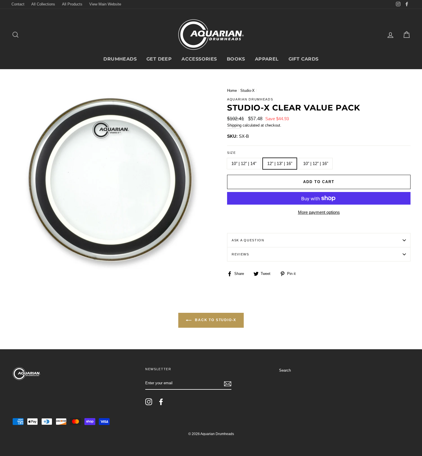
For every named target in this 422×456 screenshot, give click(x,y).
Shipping (234, 125)
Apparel (267, 59)
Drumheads (120, 59)
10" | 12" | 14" (243, 163)
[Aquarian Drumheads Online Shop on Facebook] (161, 401)
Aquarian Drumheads (250, 99)
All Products (72, 4)
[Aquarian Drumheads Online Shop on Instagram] (148, 401)
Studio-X (247, 90)
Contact (17, 4)
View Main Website (105, 4)
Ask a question (248, 240)
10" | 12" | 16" (315, 163)
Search (285, 370)
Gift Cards (304, 59)
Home (232, 90)
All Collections (43, 4)
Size (231, 152)
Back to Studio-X (215, 320)
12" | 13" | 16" (279, 163)
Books (236, 59)
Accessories (199, 59)
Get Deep (159, 59)
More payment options (319, 212)
